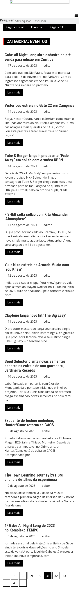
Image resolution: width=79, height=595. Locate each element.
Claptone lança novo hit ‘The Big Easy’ (35, 315)
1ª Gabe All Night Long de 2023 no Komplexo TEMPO (30, 527)
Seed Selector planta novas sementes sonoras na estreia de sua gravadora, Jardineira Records (35, 365)
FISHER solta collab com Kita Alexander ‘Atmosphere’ (36, 216)
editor (48, 66)
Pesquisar (7, 20)
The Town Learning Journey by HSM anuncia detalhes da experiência (34, 477)
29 (31, 576)
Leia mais (13, 92)
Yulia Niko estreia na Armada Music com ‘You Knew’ (37, 267)
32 (56, 576)
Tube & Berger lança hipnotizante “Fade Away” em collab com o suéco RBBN (37, 157)
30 (39, 576)
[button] (76, 15)
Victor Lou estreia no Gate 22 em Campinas (39, 105)
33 (64, 576)
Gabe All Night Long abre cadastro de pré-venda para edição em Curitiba (38, 57)
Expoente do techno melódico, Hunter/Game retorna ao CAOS (29, 422)
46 (14, 583)
